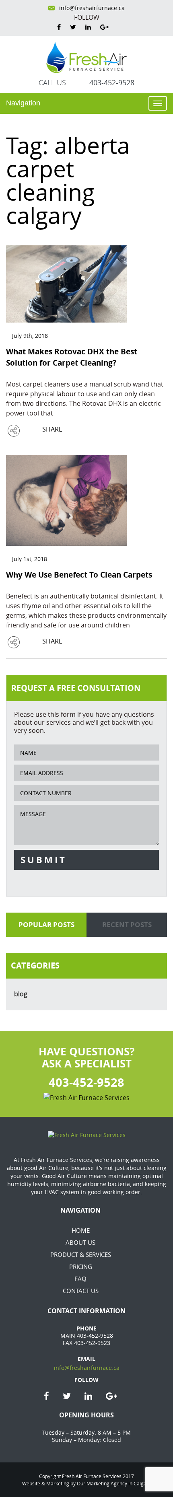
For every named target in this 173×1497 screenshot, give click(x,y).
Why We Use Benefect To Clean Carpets (79, 575)
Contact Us (81, 1291)
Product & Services (80, 1254)
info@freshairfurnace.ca (92, 8)
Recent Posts (127, 924)
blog (20, 993)
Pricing (80, 1267)
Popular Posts (46, 924)
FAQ (80, 1279)
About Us (80, 1242)
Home (81, 1230)
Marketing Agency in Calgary (118, 1483)
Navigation (23, 103)
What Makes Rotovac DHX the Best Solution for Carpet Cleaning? (71, 357)
